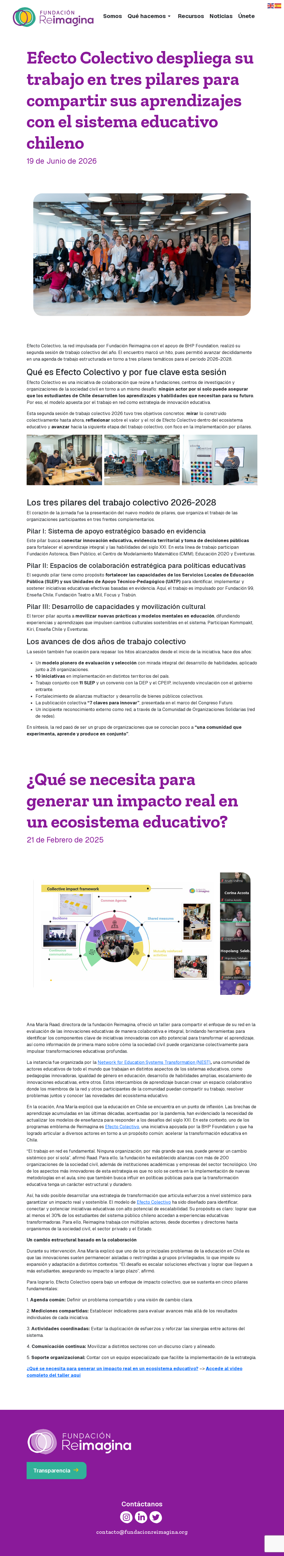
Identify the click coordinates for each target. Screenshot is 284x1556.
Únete (246, 16)
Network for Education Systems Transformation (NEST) (154, 1062)
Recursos (191, 16)
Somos (112, 16)
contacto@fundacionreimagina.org (142, 1532)
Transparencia (56, 1470)
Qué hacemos (150, 16)
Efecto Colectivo (122, 1127)
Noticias (221, 16)
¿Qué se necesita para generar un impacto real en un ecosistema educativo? (112, 1369)
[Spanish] (278, 5)
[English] (271, 5)
